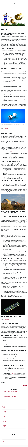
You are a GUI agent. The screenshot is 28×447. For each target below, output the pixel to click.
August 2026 (3, 403)
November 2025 (4, 412)
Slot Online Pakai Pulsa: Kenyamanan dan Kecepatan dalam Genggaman (11, 317)
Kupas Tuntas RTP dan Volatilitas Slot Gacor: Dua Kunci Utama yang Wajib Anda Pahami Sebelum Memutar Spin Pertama (13, 126)
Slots (3, 441)
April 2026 (3, 406)
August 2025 (3, 416)
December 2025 (4, 411)
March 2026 (3, 407)
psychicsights (14, 1)
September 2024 (4, 427)
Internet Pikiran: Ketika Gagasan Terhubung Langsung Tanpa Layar (9, 395)
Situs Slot (12, 151)
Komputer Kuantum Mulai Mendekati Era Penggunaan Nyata (9, 396)
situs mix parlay (13, 81)
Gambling (3, 437)
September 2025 (4, 415)
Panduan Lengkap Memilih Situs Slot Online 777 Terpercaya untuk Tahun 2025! (13, 212)
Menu (14, 3)
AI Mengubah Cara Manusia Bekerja (6, 392)
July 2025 (3, 417)
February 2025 (4, 421)
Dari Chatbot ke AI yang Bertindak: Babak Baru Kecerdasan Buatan (9, 391)
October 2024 (3, 426)
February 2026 (4, 408)
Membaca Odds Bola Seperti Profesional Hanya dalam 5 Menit (13, 28)
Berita (7, 30)
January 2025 (3, 422)
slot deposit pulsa (13, 373)
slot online (3, 440)
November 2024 (4, 425)
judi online (7, 319)
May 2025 (3, 420)
